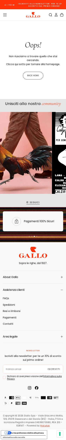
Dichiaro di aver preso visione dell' (34, 427)
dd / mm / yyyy (14, 417)
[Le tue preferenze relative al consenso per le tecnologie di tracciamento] (59, 434)
